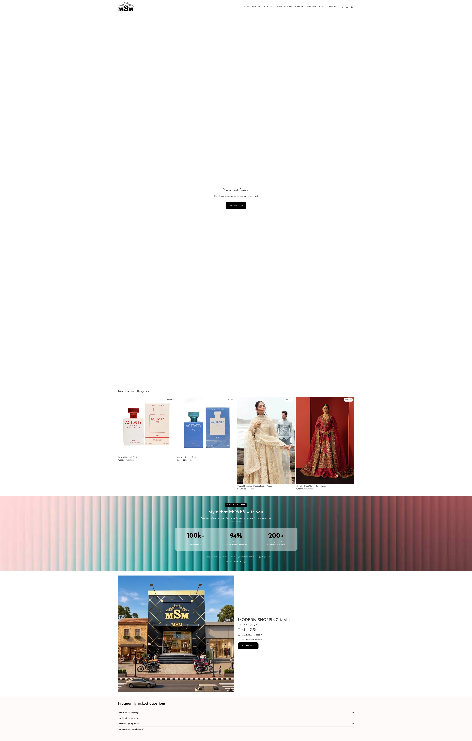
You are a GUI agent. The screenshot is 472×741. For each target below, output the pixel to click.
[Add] (172, 451)
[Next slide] (291, 440)
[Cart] (352, 6)
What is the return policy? (128, 712)
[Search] (341, 6)
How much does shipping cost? (131, 729)
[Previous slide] (240, 440)
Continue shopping (236, 205)
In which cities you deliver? (129, 718)
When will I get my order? (128, 724)
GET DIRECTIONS (248, 646)
